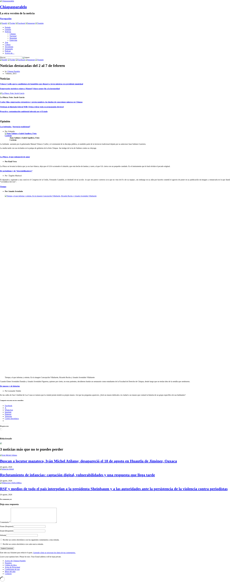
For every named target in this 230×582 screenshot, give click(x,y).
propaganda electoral (55, 107)
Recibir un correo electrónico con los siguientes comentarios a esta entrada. (31, 540)
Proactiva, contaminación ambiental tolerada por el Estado (24, 111)
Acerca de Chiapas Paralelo (15, 561)
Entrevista (13, 40)
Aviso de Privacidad (12, 567)
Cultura (7, 45)
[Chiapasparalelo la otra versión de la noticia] (115, 1)
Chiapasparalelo (13, 7)
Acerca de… (9, 53)
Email (6, 531)
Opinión (8, 29)
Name (6, 526)
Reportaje (13, 38)
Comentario (5, 522)
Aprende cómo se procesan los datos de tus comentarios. (54, 553)
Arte (6, 42)
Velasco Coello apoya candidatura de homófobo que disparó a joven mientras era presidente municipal (41, 84)
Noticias (8, 32)
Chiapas (13, 34)
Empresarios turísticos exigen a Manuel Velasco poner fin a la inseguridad (30, 89)
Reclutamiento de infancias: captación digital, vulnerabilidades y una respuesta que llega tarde (77, 475)
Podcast (8, 51)
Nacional (13, 36)
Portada (8, 27)
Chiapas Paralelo (13, 71)
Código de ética (11, 565)
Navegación (6, 18)
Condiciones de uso (12, 569)
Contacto (8, 574)
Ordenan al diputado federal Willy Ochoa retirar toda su (23, 107)
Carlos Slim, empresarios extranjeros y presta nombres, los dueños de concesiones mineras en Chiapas (41, 102)
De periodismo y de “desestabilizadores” (16, 171)
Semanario (9, 49)
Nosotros (8, 563)
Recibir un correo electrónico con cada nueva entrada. (23, 544)
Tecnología (9, 47)
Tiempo (3, 187)
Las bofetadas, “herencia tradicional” (15, 127)
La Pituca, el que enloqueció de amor (15, 157)
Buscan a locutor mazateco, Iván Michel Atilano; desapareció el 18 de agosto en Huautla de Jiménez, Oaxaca (88, 461)
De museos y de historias (10, 386)
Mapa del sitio (10, 572)
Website (3, 535)
